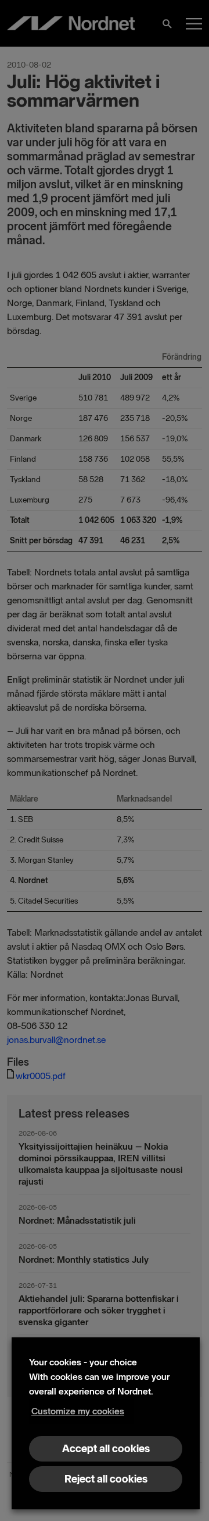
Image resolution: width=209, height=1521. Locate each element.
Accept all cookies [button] (106, 1448)
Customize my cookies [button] (77, 1411)
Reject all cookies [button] (105, 1479)
